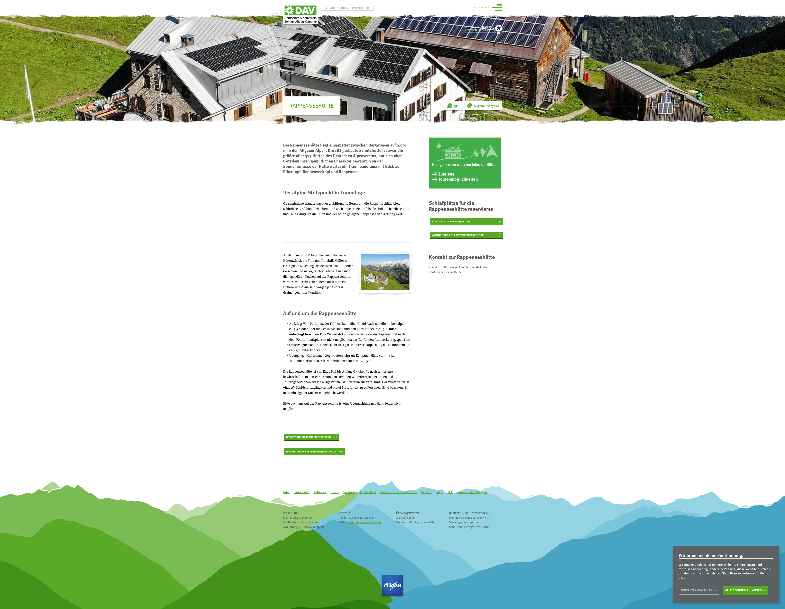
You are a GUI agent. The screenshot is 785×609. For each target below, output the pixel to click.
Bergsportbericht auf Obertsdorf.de (308, 436)
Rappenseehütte (362, 7)
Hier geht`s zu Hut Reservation (451, 221)
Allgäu (392, 585)
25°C (456, 106)
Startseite (329, 7)
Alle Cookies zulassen (743, 590)
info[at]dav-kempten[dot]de (364, 522)
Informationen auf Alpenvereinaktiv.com (311, 451)
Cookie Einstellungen (472, 492)
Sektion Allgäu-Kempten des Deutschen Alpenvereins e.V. (300, 14)
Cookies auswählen (697, 590)
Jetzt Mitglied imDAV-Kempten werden (478, 28)
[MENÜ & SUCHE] (497, 8)
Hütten (344, 7)
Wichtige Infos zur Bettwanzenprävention (458, 234)
